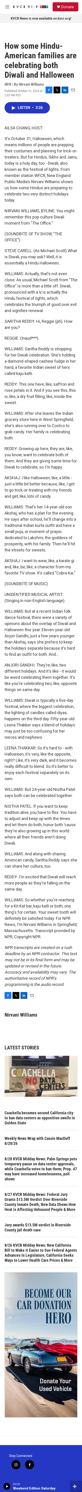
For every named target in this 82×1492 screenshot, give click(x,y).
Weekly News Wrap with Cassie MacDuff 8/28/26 (37, 1141)
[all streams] (76, 1486)
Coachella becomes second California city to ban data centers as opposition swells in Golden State (40, 1117)
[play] (7, 1486)
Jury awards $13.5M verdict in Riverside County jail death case (38, 1227)
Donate (67, 7)
